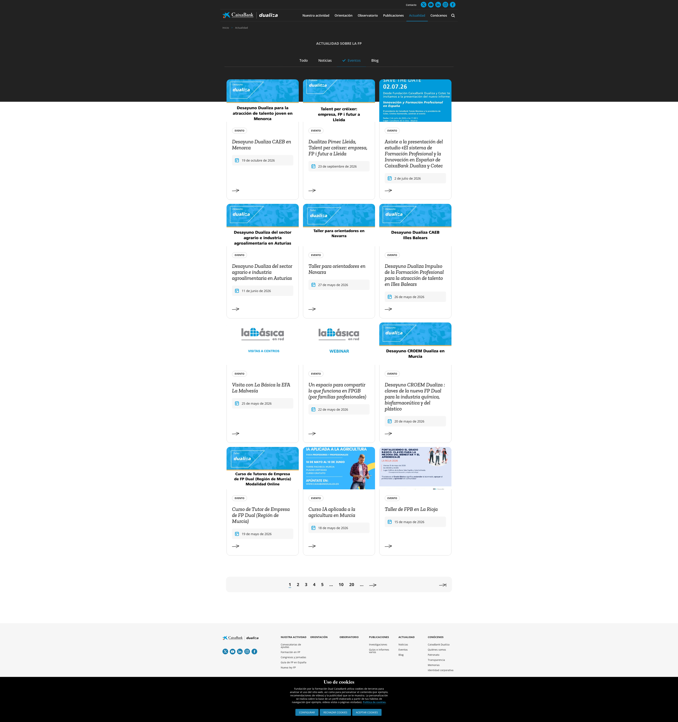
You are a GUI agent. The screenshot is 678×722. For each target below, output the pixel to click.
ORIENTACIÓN (319, 637)
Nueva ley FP (288, 667)
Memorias (434, 665)
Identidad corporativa (440, 670)
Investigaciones (378, 644)
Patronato (433, 654)
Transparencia (436, 660)
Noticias (325, 60)
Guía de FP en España (293, 662)
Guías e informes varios (379, 651)
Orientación (343, 15)
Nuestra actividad (315, 15)
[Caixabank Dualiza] (250, 15)
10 (341, 584)
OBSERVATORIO (349, 637)
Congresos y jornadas (293, 657)
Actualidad (417, 15)
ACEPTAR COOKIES (367, 712)
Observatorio (368, 15)
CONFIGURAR (307, 712)
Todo (303, 60)
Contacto (411, 5)
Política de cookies (374, 702)
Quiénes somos (437, 649)
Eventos (354, 60)
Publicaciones (393, 15)
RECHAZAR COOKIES (335, 712)
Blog (375, 60)
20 (351, 584)
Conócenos (438, 15)
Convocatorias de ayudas (291, 646)
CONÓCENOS (436, 637)
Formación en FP (290, 652)
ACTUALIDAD (407, 637)
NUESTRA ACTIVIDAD (293, 637)
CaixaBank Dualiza (439, 644)
